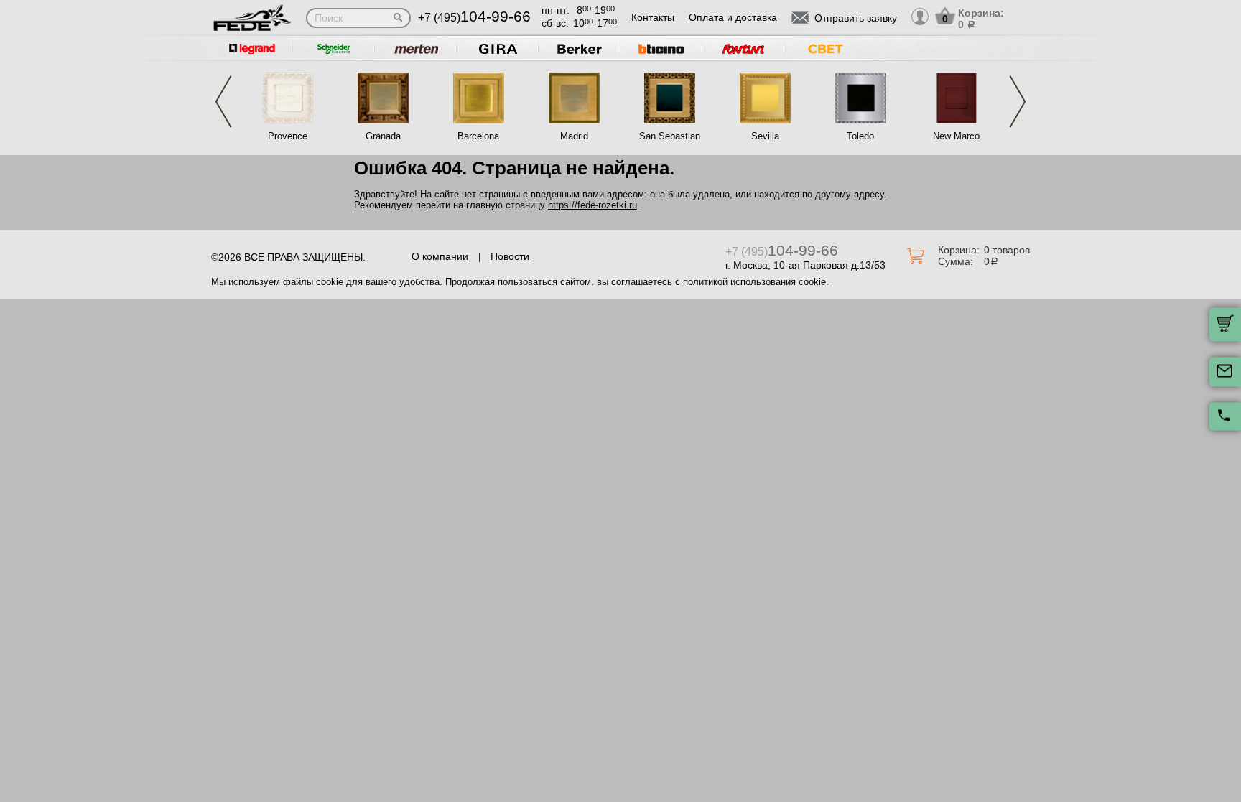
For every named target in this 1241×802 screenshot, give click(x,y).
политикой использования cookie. (756, 281)
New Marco (956, 136)
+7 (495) (474, 17)
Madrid (574, 136)
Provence (287, 136)
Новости (510, 256)
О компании (440, 256)
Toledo (860, 136)
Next (1017, 101)
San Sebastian (669, 136)
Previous (223, 101)
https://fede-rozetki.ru (592, 205)
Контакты (652, 17)
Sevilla (765, 136)
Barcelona (478, 136)
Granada (383, 136)
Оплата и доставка (733, 17)
